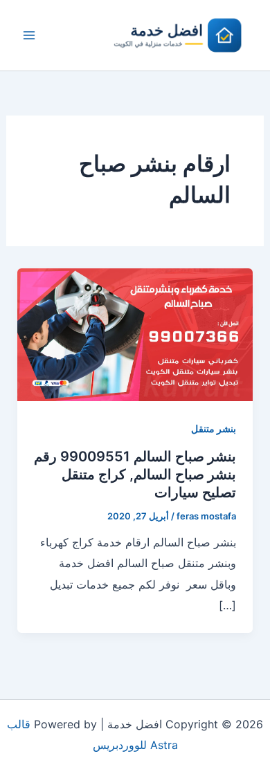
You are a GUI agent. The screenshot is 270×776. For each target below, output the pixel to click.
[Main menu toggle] (29, 35)
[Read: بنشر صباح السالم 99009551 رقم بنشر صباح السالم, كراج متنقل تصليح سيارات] (135, 334)
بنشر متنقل (213, 428)
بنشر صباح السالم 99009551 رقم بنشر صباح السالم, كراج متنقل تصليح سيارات (135, 474)
